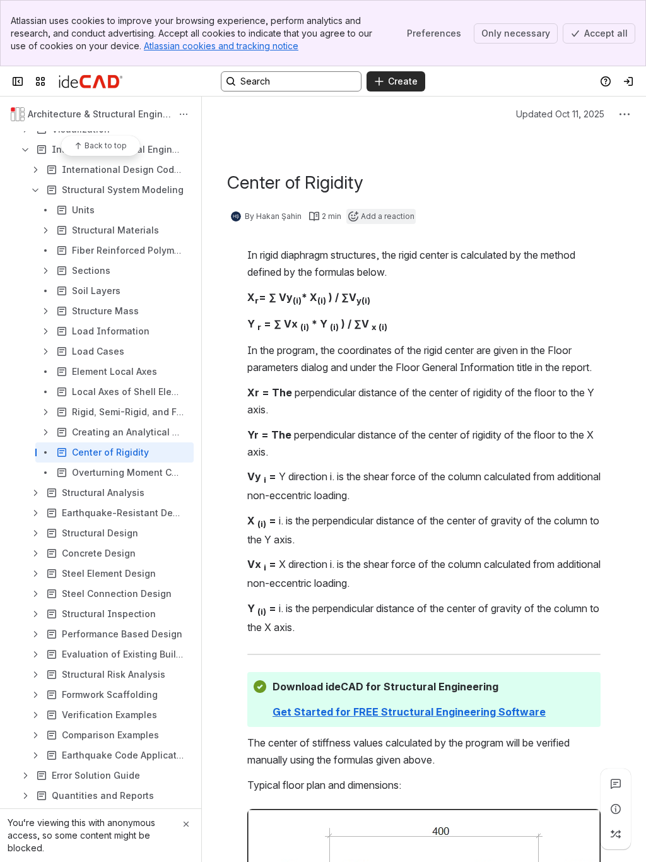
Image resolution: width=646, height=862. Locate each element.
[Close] (186, 824)
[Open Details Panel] (616, 809)
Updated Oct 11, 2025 (560, 114)
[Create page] (616, 834)
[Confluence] (91, 81)
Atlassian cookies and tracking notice (221, 45)
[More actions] (183, 114)
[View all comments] (616, 784)
